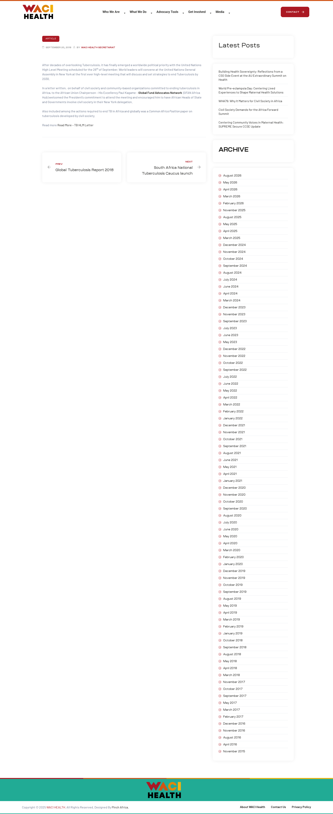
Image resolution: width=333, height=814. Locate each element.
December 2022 (234, 349)
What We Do (138, 12)
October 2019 (233, 585)
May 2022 (230, 390)
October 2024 (233, 258)
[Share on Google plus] (58, 143)
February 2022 (233, 411)
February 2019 (233, 626)
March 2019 (231, 619)
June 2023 (230, 335)
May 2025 (230, 224)
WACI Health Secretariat (98, 47)
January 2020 (233, 564)
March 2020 (231, 550)
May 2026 (230, 182)
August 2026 (232, 175)
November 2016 (234, 730)
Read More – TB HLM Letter (75, 125)
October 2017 (233, 689)
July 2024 (230, 279)
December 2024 (234, 245)
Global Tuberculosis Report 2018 (81, 167)
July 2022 (230, 376)
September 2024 (235, 265)
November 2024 (234, 252)
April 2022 (230, 397)
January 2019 (232, 633)
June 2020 (230, 529)
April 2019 (230, 612)
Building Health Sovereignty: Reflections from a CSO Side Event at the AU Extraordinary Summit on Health (252, 75)
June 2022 (230, 383)
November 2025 (234, 210)
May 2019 (230, 605)
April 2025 (230, 231)
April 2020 (230, 543)
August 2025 (232, 217)
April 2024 (230, 293)
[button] (295, 12)
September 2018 (234, 647)
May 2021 (230, 467)
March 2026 (231, 196)
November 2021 (234, 432)
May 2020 (230, 536)
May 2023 (230, 342)
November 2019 (234, 578)
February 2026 (233, 203)
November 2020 (234, 494)
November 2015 (234, 751)
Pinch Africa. (120, 807)
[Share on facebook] (44, 143)
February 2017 (233, 716)
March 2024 (231, 300)
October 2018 (233, 640)
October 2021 (232, 439)
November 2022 (234, 356)
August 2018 (232, 654)
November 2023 (234, 314)
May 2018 (230, 661)
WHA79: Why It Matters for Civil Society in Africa (250, 101)
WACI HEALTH (55, 807)
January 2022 (233, 418)
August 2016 (232, 737)
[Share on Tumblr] (54, 143)
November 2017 (234, 682)
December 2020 (234, 487)
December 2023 (234, 307)
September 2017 (234, 696)
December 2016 (234, 723)
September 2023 (235, 321)
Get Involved (197, 12)
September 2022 (235, 369)
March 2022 (231, 404)
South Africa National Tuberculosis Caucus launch (166, 167)
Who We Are (111, 12)
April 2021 (230, 474)
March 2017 (231, 709)
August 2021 (232, 453)
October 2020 (233, 501)
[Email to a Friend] (65, 143)
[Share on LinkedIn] (51, 143)
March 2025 (231, 238)
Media (220, 12)
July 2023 (230, 328)
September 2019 (234, 591)
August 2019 (232, 598)
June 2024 (231, 286)
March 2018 (231, 675)
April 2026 (230, 189)
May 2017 (230, 702)
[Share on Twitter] (47, 143)
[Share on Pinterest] (61, 143)
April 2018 (230, 668)
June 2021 (230, 460)
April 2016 (230, 744)
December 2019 (234, 571)
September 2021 (234, 446)
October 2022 (233, 363)
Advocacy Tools (167, 12)
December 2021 (234, 425)
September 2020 (235, 508)
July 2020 (230, 522)
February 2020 (233, 557)
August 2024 (232, 272)
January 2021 (232, 480)
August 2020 (232, 515)
